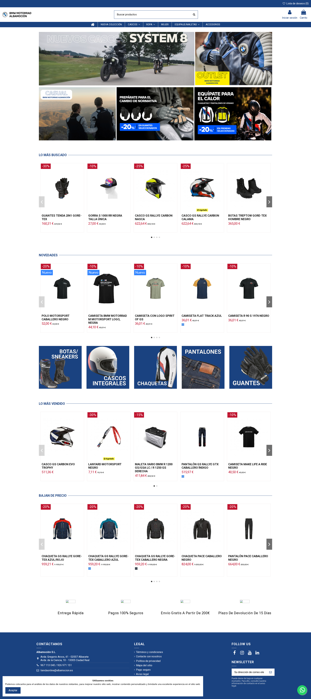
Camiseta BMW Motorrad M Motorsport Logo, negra (107, 319)
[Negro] (136, 568)
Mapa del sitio (144, 665)
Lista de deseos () (297, 3)
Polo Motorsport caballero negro (55, 317)
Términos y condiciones (149, 652)
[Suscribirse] (270, 672)
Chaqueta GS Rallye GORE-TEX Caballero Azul (108, 557)
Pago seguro (143, 669)
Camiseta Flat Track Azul (202, 315)
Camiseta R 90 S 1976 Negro (248, 315)
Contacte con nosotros (149, 656)
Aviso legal (142, 674)
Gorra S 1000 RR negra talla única (105, 217)
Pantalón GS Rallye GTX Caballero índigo (200, 465)
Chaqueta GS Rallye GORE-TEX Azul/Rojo (62, 557)
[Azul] (183, 324)
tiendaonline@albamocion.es (56, 670)
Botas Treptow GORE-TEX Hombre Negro (247, 217)
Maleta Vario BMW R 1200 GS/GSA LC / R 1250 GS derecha (154, 467)
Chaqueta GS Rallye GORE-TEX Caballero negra (155, 557)
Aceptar (13, 690)
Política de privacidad (148, 661)
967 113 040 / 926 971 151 (56, 665)
